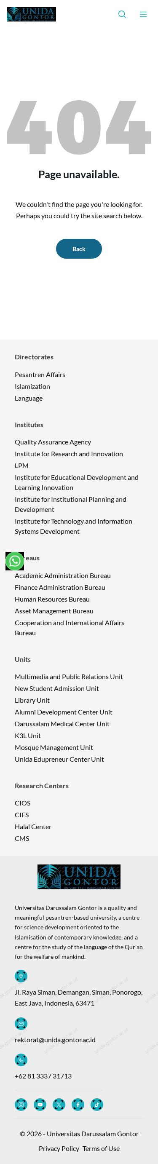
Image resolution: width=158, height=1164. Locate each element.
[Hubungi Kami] (14, 561)
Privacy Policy (59, 1148)
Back (79, 248)
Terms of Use (101, 1148)
